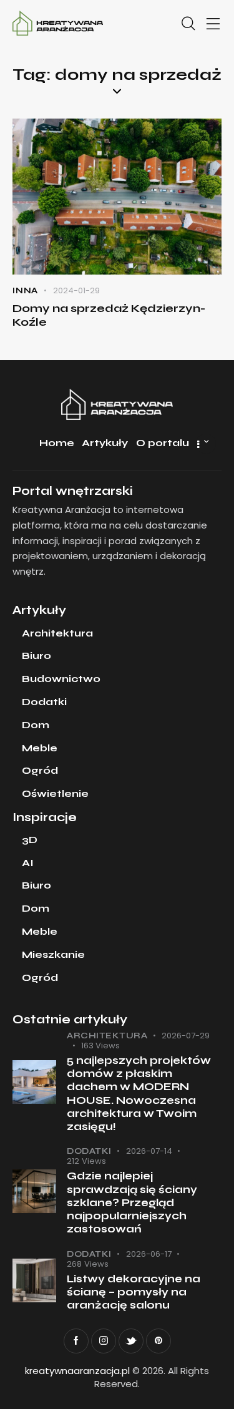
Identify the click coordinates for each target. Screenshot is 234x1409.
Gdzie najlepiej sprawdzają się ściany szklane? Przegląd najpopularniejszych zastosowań (132, 1202)
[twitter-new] (131, 1341)
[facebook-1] (76, 1341)
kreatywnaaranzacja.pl (77, 1370)
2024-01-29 (76, 290)
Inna (25, 291)
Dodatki (89, 1151)
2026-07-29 (186, 1035)
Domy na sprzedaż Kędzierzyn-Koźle (108, 315)
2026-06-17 (149, 1254)
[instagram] (103, 1341)
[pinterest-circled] (158, 1341)
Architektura (107, 1036)
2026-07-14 (149, 1151)
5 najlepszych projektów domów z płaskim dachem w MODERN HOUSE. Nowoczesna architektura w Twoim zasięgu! (139, 1093)
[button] (213, 24)
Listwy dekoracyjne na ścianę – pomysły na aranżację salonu (133, 1292)
